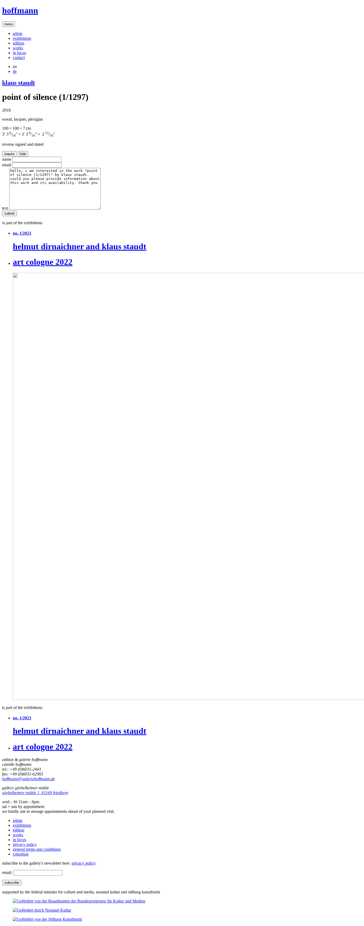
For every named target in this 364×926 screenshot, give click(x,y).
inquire (9, 154)
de (15, 71)
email (6, 165)
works (18, 48)
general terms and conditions (37, 849)
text (5, 208)
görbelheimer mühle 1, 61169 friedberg (35, 792)
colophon (21, 854)
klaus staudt (18, 82)
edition (18, 43)
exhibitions (22, 38)
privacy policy (25, 844)
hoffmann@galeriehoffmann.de (28, 779)
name (6, 159)
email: (7, 872)
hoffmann (20, 10)
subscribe (11, 883)
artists (17, 33)
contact (19, 57)
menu (8, 24)
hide (23, 154)
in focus (19, 52)
